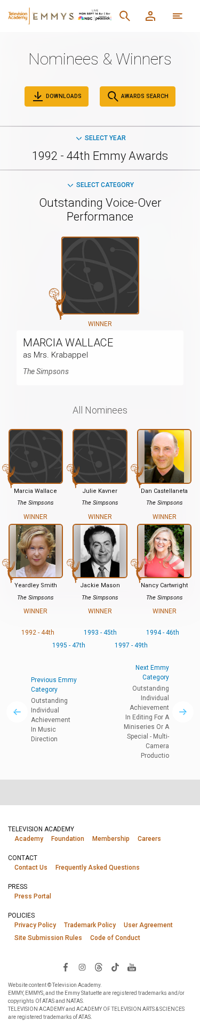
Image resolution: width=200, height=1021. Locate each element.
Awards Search (144, 96)
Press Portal (32, 896)
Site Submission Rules (48, 938)
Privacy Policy (35, 925)
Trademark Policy (90, 925)
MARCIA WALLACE (68, 342)
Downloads (63, 96)
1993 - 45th (100, 632)
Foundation (67, 838)
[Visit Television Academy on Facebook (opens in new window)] (66, 966)
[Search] (125, 16)
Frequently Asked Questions (97, 867)
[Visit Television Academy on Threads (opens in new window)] (99, 966)
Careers (149, 838)
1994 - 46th (162, 632)
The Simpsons (46, 371)
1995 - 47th (68, 645)
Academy (28, 838)
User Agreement (148, 925)
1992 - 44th (37, 632)
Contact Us (30, 867)
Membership (111, 838)
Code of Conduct (115, 938)
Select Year (105, 138)
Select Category (105, 185)
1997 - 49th (131, 645)
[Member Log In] (150, 16)
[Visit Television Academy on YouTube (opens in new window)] (132, 966)
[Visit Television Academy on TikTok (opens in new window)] (115, 966)
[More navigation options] (177, 16)
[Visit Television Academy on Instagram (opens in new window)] (82, 966)
